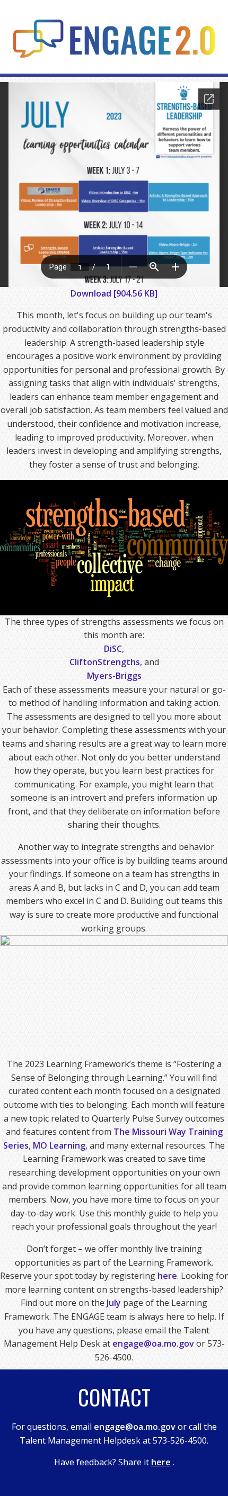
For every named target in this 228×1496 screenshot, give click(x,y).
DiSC (113, 649)
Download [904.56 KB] (114, 293)
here (167, 1276)
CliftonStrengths (104, 662)
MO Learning (59, 1145)
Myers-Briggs (114, 676)
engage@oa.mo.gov (153, 1343)
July (114, 1303)
